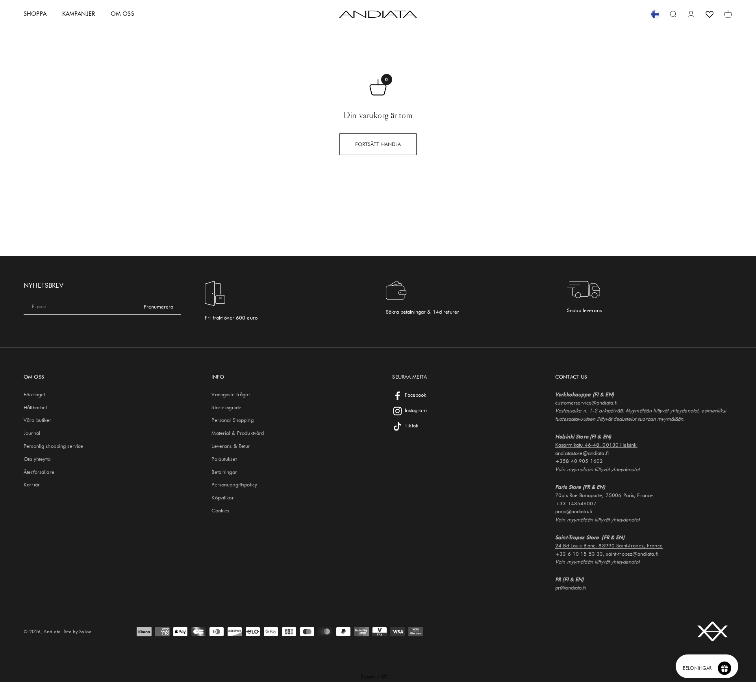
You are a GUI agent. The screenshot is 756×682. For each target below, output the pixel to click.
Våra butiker (38, 420)
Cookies (220, 510)
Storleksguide (226, 407)
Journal (32, 433)
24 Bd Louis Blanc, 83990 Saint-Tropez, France (609, 545)
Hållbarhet (35, 407)
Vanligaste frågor (230, 394)
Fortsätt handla (378, 144)
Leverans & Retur (230, 446)
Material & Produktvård (237, 433)
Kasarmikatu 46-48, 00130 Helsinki (596, 445)
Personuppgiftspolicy (234, 484)
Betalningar (224, 472)
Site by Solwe (77, 631)
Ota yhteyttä (37, 459)
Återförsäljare (39, 472)
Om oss (122, 13)
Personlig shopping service (53, 446)
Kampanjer (78, 13)
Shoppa (35, 13)
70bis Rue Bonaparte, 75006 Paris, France (604, 495)
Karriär (32, 484)
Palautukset (223, 459)
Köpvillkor (222, 497)
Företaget (34, 394)
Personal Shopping (232, 420)
